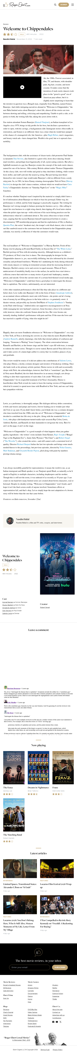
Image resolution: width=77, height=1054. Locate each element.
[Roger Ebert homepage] (16, 4)
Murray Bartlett (7, 605)
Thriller (54, 999)
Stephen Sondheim (55, 302)
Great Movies (8, 1015)
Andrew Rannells (11, 338)
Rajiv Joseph (59, 434)
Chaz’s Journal (8, 1012)
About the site (57, 1009)
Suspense (55, 996)
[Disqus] (38, 710)
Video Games (32, 1012)
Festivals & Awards (34, 1026)
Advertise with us (58, 1015)
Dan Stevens (18, 158)
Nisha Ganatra (65, 447)
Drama (30, 996)
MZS (5, 1018)
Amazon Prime (33, 988)
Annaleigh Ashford (64, 292)
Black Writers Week (35, 1015)
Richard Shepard (24, 444)
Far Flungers (7, 1021)
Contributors (56, 1018)
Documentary (33, 993)
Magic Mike (61, 187)
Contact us (56, 1012)
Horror (30, 999)
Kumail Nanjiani (42, 122)
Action (30, 985)
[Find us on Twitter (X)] (60, 1022)
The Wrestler (10, 441)
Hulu (22, 34)
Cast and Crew (8, 991)
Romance (55, 991)
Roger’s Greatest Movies (12, 985)
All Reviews (7, 988)
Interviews (7, 1023)
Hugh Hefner (53, 135)
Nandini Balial (9, 39)
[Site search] (55, 5)
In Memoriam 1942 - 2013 (21, 1040)
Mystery (55, 985)
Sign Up (6, 998)
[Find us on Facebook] (53, 1022)
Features (31, 1018)
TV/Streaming (32, 1021)
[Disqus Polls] (38, 660)
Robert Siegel (64, 437)
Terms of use (45, 1050)
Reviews (5, 24)
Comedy (31, 991)
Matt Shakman (9, 450)
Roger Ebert (32, 1023)
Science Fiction (57, 993)
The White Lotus (64, 248)
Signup (63, 5)
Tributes (6, 1026)
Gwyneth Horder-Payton (29, 450)
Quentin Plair (8, 225)
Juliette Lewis (65, 360)
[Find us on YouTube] (57, 1022)
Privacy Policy (57, 1050)
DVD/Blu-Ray (32, 1009)
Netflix (54, 988)
